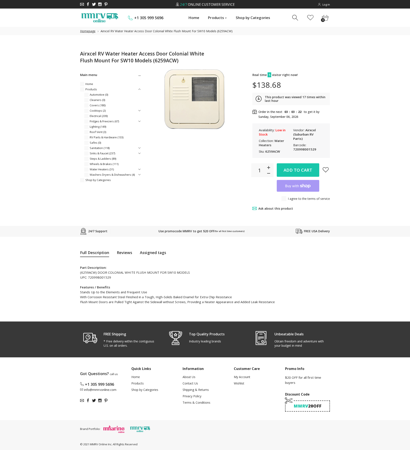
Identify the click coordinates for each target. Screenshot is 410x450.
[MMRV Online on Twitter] (94, 4)
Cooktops (98, 110)
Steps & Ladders (103, 159)
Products (91, 89)
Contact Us (190, 383)
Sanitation (100, 148)
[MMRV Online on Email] (82, 4)
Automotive (99, 94)
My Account (242, 377)
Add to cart (298, 170)
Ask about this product (275, 208)
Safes (95, 143)
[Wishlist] (310, 17)
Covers (97, 105)
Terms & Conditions (196, 402)
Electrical (99, 116)
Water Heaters (102, 169)
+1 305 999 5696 (148, 17)
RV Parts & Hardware (106, 137)
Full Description (94, 252)
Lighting (98, 127)
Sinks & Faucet (102, 153)
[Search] (295, 17)
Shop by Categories (98, 180)
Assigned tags (153, 252)
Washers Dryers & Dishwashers (112, 175)
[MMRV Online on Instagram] (100, 4)
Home (89, 84)
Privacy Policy (192, 396)
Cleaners (97, 100)
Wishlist (239, 383)
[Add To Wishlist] (325, 169)
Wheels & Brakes (104, 164)
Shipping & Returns (196, 390)
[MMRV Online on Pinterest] (106, 4)
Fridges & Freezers (104, 121)
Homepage (87, 31)
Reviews (124, 252)
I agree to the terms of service (309, 199)
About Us (189, 377)
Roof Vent (98, 132)
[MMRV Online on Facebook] (88, 4)
